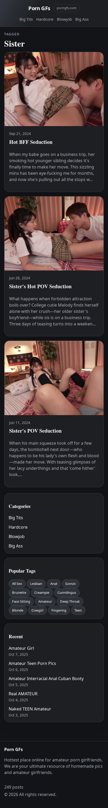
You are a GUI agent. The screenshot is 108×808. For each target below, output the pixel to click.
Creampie (41, 592)
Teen (78, 610)
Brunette (19, 592)
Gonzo (70, 583)
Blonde (17, 610)
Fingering (58, 610)
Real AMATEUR (23, 694)
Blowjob (64, 19)
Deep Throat (70, 601)
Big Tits (26, 19)
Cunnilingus (66, 592)
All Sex (17, 583)
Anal (53, 583)
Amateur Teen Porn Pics (32, 663)
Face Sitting (21, 601)
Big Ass (82, 19)
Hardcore (44, 19)
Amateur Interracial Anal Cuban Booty (46, 678)
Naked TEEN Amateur (30, 709)
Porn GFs (39, 8)
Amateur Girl (21, 648)
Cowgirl (37, 610)
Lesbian (36, 583)
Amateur (45, 601)
